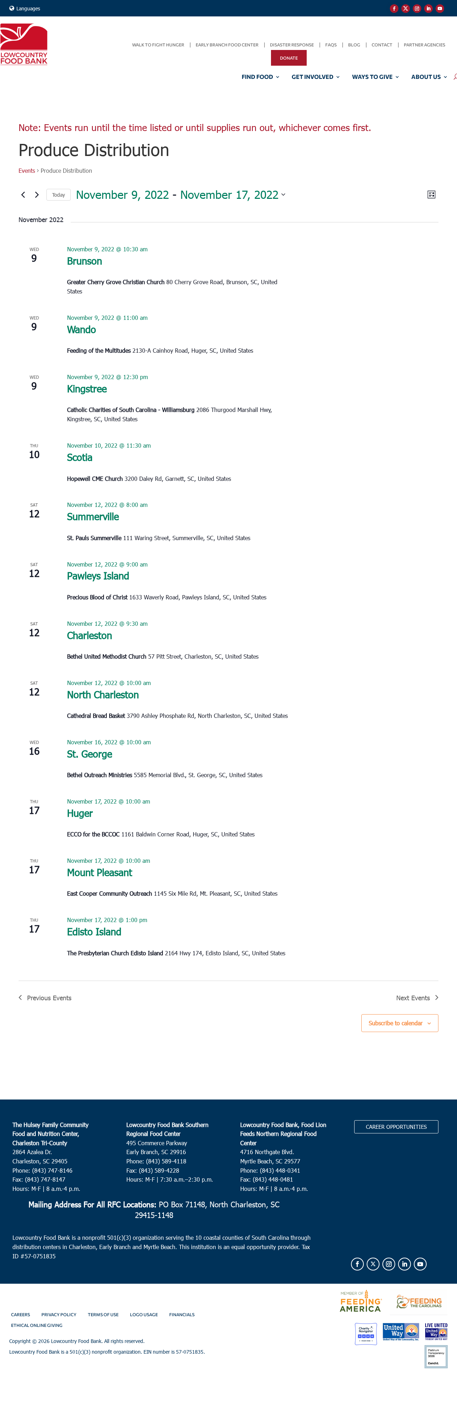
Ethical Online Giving (36, 1325)
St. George (89, 753)
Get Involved (312, 77)
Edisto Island (94, 931)
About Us (426, 77)
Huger (80, 812)
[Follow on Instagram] (417, 8)
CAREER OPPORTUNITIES (396, 1126)
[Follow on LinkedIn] (428, 8)
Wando (81, 329)
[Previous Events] (23, 194)
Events (27, 170)
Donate (289, 57)
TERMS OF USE (103, 1314)
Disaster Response (292, 44)
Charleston (89, 635)
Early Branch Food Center (227, 44)
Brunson (84, 260)
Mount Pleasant (99, 872)
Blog (354, 44)
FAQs (331, 44)
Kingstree (87, 388)
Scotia (79, 457)
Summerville (93, 516)
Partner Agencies (424, 44)
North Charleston (103, 694)
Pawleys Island (98, 575)
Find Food (257, 77)
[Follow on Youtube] (440, 8)
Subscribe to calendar (396, 1023)
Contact (382, 44)
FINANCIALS (182, 1314)
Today (58, 194)
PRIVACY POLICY (58, 1314)
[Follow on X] (405, 8)
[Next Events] (36, 194)
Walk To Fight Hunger (158, 44)
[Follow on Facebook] (394, 8)
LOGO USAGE (144, 1314)
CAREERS (20, 1314)
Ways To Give (372, 77)
